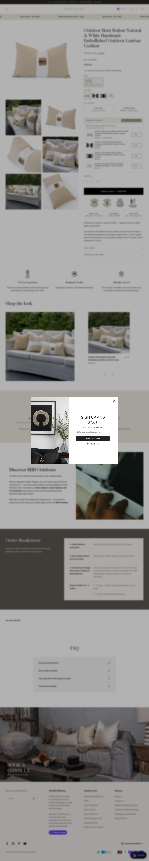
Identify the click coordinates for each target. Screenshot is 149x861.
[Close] (114, 400)
